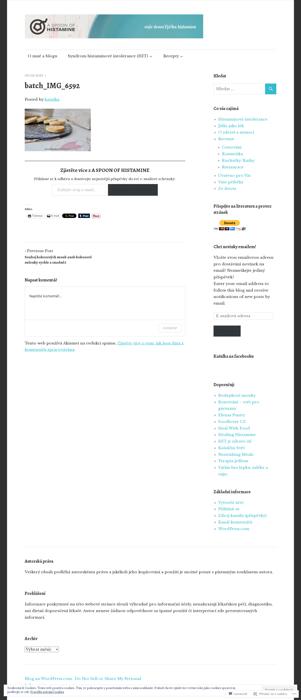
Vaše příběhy (230, 182)
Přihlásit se (229, 509)
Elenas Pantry (231, 415)
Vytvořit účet (231, 502)
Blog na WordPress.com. (49, 678)
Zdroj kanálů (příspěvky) (242, 515)
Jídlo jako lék (231, 126)
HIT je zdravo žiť (234, 441)
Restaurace (232, 167)
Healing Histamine (237, 434)
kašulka (52, 99)
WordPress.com (233, 529)
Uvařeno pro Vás (234, 175)
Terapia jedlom (233, 461)
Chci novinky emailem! (235, 247)
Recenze (226, 139)
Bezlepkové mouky (237, 395)
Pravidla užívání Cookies (47, 692)
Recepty (171, 56)
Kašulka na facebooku (234, 356)
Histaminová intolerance (243, 119)
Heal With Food (234, 428)
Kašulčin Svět (231, 448)
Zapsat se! (227, 331)
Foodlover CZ (232, 421)
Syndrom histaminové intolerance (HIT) (108, 56)
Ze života (227, 188)
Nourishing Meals (235, 454)
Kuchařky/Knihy (238, 160)
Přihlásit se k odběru (132, 190)
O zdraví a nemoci (236, 132)
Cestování (232, 147)
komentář (170, 328)
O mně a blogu (42, 56)
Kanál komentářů (235, 522)
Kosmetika (232, 154)
